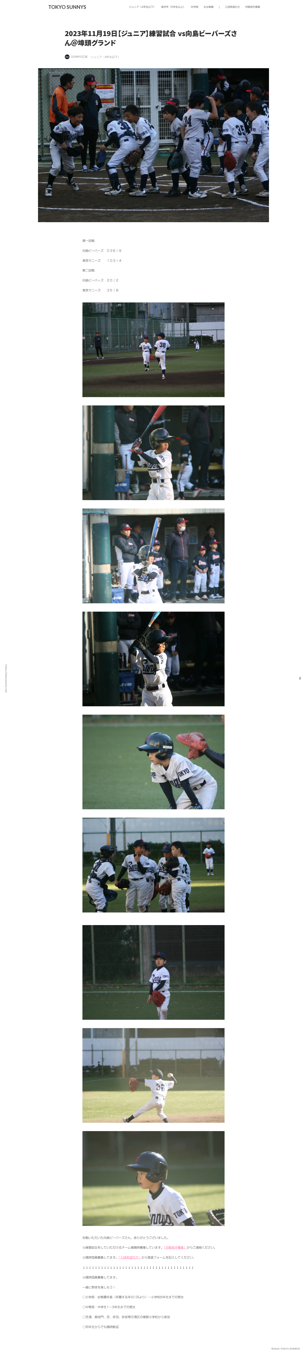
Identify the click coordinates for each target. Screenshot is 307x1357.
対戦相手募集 (252, 7)
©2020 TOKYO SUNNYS (285, 1349)
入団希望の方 (232, 7)
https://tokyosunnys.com (6, 679)
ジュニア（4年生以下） (106, 57)
